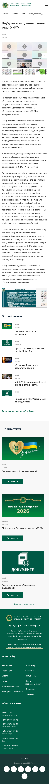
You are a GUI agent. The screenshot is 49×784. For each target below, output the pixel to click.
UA (22, 759)
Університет (7, 665)
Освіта (5, 676)
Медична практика (10, 686)
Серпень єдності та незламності (19, 471)
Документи (30, 689)
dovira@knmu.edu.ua (11, 745)
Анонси (5, 521)
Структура (7, 670)
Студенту (29, 670)
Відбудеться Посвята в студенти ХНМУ (22, 528)
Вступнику (30, 665)
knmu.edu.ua (22, 640)
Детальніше (12, 481)
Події (4, 35)
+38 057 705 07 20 (10, 724)
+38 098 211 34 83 (10, 720)
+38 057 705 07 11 (10, 712)
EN (26, 759)
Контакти (29, 694)
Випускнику (30, 676)
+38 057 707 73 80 (10, 731)
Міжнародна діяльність (12, 691)
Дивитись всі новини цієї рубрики (18, 411)
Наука (4, 681)
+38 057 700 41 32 (10, 738)
